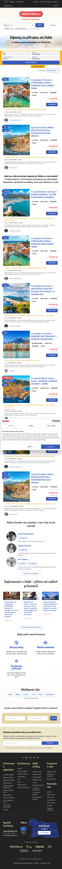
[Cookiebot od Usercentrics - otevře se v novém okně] (53, 421)
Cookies (36, 863)
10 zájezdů (23, 550)
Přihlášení (53, 25)
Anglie (10, 694)
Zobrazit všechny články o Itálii (31, 627)
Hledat (40, 25)
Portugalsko (50, 694)
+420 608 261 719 (20, 29)
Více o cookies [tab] (51, 425)
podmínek (35, 748)
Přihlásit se (50, 743)
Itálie (35, 95)
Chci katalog (44, 832)
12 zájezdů (23, 538)
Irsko (33, 694)
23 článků (22, 564)
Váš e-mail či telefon (34, 716)
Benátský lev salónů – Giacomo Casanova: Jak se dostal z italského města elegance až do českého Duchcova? (30, 608)
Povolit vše (50, 446)
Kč (23, 828)
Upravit (30, 446)
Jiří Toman (12, 370)
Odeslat (53, 718)
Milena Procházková (15, 230)
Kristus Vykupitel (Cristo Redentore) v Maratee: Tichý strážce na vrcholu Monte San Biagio (50, 606)
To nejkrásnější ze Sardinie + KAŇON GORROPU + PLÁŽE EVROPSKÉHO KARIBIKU (44, 195)
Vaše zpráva (9, 716)
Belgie (18, 694)
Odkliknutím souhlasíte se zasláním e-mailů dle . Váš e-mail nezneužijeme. (29, 748)
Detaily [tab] (31, 425)
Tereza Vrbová (13, 167)
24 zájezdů (33, 564)
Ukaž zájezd (52, 104)
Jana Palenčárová (26, 534)
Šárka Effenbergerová (15, 120)
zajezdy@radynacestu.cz (10, 835)
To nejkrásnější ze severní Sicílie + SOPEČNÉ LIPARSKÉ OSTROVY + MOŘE (44, 381)
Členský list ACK (45, 863)
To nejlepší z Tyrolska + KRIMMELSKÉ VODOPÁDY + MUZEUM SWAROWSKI (44, 336)
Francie (25, 694)
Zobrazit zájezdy (31, 62)
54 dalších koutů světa (31, 698)
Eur (23, 832)
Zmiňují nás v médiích (31, 842)
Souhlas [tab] (10, 425)
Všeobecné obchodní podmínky (23, 863)
